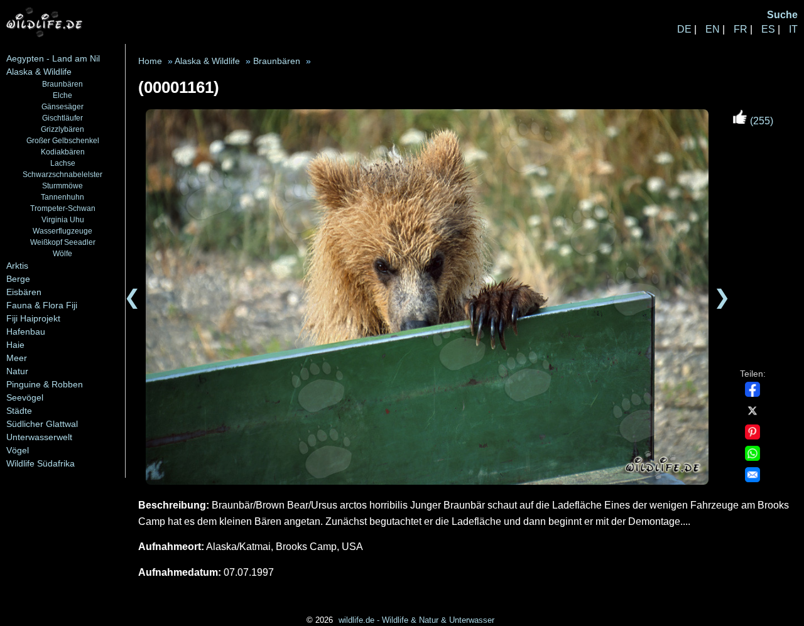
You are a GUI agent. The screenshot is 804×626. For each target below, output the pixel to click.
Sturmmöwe (62, 185)
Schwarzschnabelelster (62, 174)
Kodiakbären (63, 152)
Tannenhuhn (62, 197)
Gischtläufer (62, 118)
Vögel (17, 450)
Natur (17, 371)
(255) (760, 121)
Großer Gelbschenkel (62, 140)
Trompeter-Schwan (62, 208)
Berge (18, 279)
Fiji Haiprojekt (33, 318)
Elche (62, 95)
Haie (15, 345)
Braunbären (62, 84)
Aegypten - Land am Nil (53, 58)
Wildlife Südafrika (40, 463)
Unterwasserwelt (39, 437)
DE (684, 29)
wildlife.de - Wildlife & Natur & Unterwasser (416, 620)
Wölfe (62, 253)
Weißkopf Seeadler (62, 242)
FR (740, 29)
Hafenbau (25, 331)
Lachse (62, 163)
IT (793, 29)
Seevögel (24, 397)
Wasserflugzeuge (62, 231)
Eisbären (23, 292)
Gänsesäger (62, 106)
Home (150, 61)
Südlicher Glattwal (42, 424)
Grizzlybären (62, 129)
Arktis (17, 266)
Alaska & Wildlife (39, 72)
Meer (16, 358)
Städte (19, 411)
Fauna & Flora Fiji (41, 305)
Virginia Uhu (62, 219)
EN (712, 29)
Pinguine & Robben (44, 384)
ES (768, 29)
